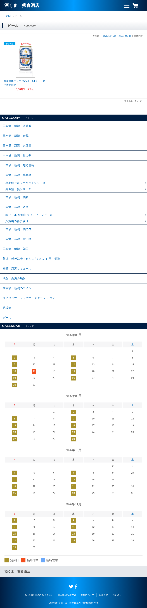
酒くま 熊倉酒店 (21, 5)
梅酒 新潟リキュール (17, 268)
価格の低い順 (109, 36)
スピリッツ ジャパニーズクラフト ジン (29, 298)
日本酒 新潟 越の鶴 (17, 155)
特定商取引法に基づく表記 (39, 595)
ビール (7, 317)
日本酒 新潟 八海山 (17, 207)
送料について (87, 595)
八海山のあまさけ (16, 221)
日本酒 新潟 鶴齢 (16, 197)
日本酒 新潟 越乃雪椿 (18, 165)
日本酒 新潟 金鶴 (16, 135)
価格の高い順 (124, 36)
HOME (8, 16)
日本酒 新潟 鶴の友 (17, 229)
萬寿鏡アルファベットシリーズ (25, 182)
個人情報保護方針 (67, 595)
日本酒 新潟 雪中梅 (17, 239)
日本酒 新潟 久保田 (17, 145)
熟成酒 (7, 307)
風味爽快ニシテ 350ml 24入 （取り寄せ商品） (24, 83)
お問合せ (117, 595)
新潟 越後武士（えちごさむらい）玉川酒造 (31, 258)
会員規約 (103, 595)
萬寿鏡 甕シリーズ (18, 189)
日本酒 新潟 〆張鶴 (17, 125)
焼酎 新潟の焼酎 (14, 278)
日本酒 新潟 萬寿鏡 (17, 175)
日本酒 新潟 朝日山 (17, 248)
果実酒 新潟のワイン (17, 288)
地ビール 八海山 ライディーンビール (29, 214)
